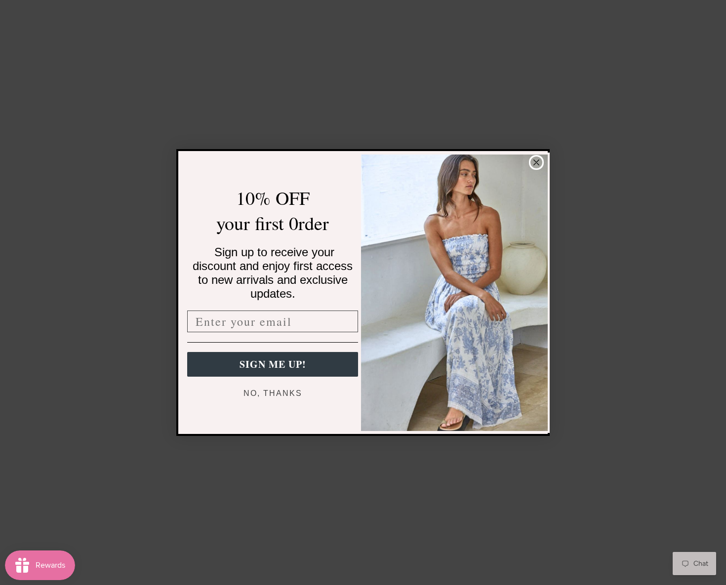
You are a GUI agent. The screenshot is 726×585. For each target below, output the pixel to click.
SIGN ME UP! (273, 364)
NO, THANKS (272, 393)
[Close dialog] (536, 162)
